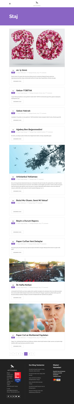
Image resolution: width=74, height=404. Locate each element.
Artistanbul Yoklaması (27, 177)
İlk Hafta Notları (24, 285)
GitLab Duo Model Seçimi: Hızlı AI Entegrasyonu (37, 387)
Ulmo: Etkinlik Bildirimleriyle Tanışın (35, 383)
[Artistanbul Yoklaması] (37, 159)
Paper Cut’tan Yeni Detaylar (29, 241)
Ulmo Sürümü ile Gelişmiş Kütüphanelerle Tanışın (35, 378)
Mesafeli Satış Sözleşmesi (59, 371)
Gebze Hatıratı (23, 111)
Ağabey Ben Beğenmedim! (29, 129)
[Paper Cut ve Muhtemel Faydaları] (37, 317)
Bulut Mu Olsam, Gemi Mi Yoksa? (32, 200)
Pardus (34, 72)
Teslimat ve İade (57, 376)
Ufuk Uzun (23, 72)
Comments (43, 72)
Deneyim (36, 93)
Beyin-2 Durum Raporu (27, 221)
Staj (38, 72)
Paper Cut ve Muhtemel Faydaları (32, 335)
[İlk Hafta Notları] (37, 269)
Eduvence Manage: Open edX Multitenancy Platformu (36, 391)
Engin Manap (24, 93)
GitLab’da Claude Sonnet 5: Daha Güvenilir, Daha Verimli (36, 370)
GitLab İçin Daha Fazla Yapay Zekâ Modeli (37, 374)
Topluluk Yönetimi (41, 132)
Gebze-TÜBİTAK (24, 90)
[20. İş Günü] (37, 47)
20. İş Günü (21, 70)
